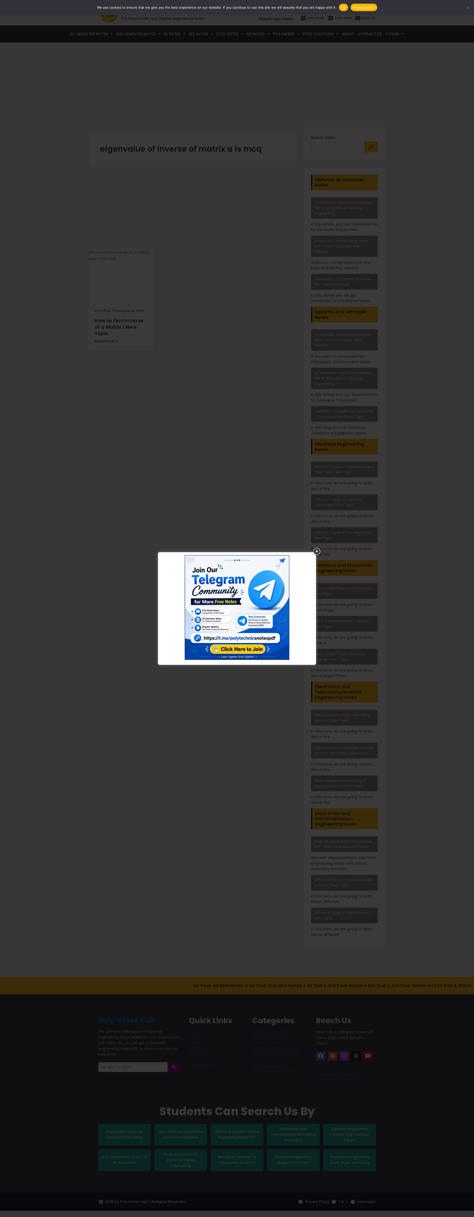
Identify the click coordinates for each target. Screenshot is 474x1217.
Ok (343, 7)
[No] (467, 7)
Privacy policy (364, 7)
